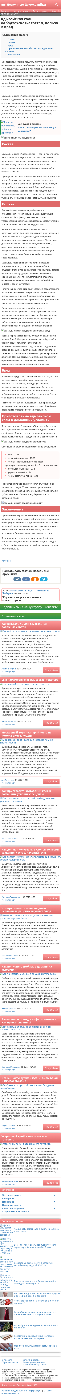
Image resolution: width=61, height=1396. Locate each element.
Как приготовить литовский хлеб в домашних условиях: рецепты (26, 792)
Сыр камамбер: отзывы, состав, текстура (29, 679)
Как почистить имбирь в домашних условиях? (26, 968)
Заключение (14, 54)
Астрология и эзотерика (15, 1211)
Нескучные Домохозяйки (26, 4)
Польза (11, 42)
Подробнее (51, 670)
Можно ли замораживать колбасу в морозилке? (37, 129)
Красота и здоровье (13, 1208)
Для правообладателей (34, 1364)
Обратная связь (9, 1362)
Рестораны (8, 1198)
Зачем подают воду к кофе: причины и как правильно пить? (29, 1021)
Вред (10, 45)
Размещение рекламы (34, 1362)
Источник (6, 560)
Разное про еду (8, 671)
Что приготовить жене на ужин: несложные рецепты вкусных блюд (26, 909)
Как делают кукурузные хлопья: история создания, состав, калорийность (30, 851)
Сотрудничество (31, 1360)
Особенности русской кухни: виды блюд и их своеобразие (29, 1079)
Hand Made (8, 1201)
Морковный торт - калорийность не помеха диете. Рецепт (26, 734)
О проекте (6, 1360)
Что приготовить (11, 1195)
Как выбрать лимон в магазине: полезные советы (24, 625)
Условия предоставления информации (21, 1390)
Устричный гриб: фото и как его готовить (24, 1138)
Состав (11, 39)
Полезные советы (11, 1205)
